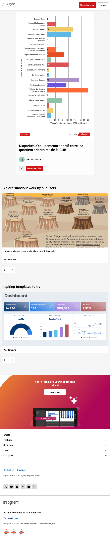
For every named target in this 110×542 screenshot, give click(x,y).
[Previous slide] (5, 270)
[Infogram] (10, 5)
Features (7, 440)
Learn (6, 450)
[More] (90, 16)
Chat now (21, 470)
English (6, 475)
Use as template (87, 5)
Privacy (16, 518)
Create (6, 434)
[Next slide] (11, 270)
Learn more (55, 392)
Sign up (103, 5)
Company (8, 455)
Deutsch (13, 475)
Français (38, 475)
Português (22, 475)
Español (30, 475)
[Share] (21, 168)
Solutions (8, 445)
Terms (6, 518)
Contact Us (8, 470)
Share (25, 135)
